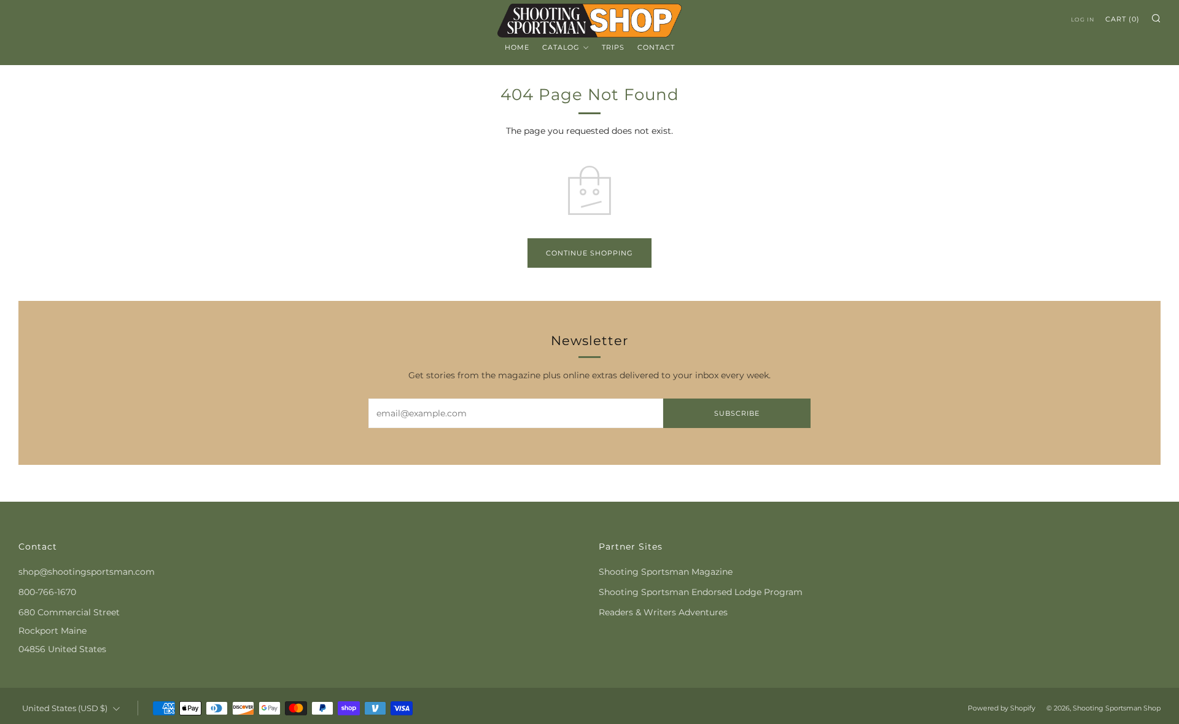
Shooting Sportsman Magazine (666, 571)
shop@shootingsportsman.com (86, 571)
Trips (613, 47)
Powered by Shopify (1001, 708)
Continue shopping (589, 253)
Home (517, 47)
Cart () (1122, 19)
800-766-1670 (47, 591)
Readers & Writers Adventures (663, 612)
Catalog (561, 47)
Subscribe (737, 413)
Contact (656, 47)
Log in (1082, 19)
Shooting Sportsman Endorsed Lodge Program (701, 591)
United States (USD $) (64, 708)
